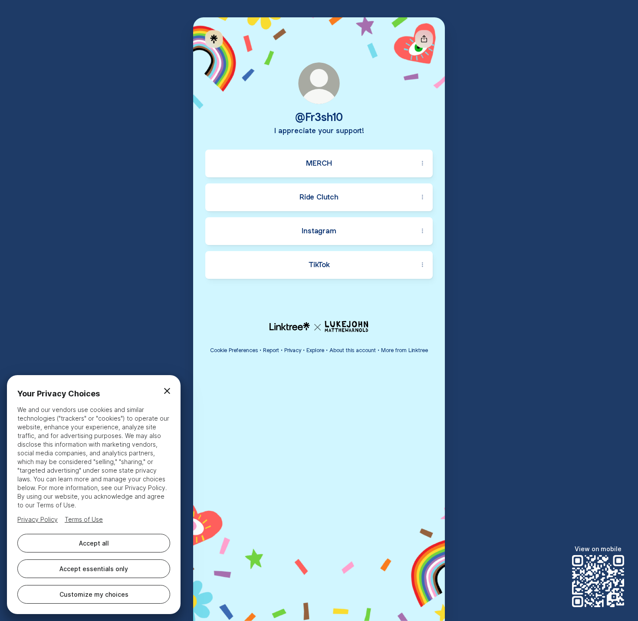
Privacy (292, 350)
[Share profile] (424, 39)
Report (271, 350)
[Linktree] (214, 39)
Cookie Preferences (234, 350)
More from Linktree (404, 350)
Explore (315, 350)
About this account (352, 350)
